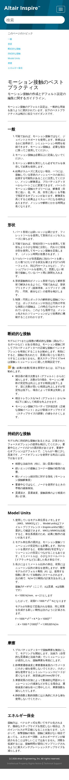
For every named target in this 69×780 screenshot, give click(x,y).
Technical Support (53, 763)
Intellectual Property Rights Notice (24, 763)
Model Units (14, 58)
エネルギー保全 (15, 67)
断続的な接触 (14, 48)
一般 (10, 39)
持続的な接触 (14, 53)
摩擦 (10, 63)
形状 (10, 43)
